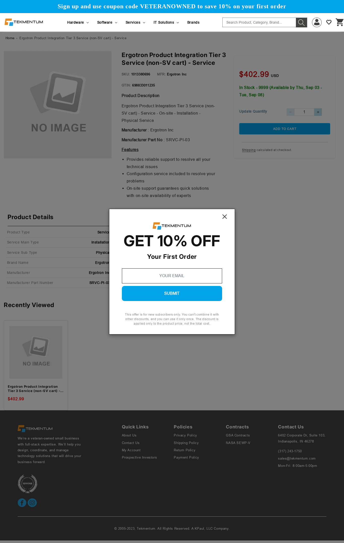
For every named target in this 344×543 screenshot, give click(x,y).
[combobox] (264, 22)
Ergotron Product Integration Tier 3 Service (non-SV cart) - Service (34, 388)
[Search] (301, 22)
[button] (78, 22)
